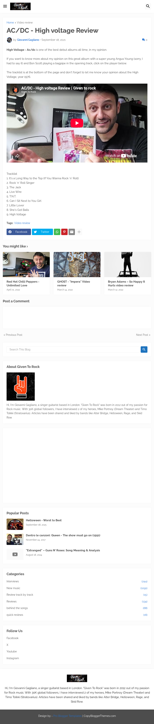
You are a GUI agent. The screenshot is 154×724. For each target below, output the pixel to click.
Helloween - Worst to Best (44, 520)
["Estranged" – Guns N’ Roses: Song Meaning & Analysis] (15, 554)
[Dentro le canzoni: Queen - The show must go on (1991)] (15, 539)
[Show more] (79, 232)
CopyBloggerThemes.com (100, 715)
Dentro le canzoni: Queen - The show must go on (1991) (63, 535)
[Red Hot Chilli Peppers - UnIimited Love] (26, 264)
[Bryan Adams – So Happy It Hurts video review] (127, 264)
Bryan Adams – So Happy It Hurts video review (126, 283)
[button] (5, 6)
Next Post (142, 334)
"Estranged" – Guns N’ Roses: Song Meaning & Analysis (63, 550)
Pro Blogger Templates (67, 715)
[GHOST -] (77, 264)
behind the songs (77, 608)
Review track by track (77, 594)
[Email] (72, 232)
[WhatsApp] (57, 232)
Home (10, 22)
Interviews (77, 581)
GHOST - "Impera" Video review (73, 283)
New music (77, 588)
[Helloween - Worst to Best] (15, 524)
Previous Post (14, 334)
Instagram (13, 658)
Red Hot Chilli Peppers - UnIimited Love (23, 283)
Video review (25, 22)
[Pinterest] (64, 232)
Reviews (77, 601)
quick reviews (77, 614)
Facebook (12, 638)
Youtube (12, 651)
